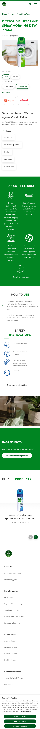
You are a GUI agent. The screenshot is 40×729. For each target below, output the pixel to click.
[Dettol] (6, 4)
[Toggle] (35, 4)
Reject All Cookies (20, 721)
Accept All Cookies (20, 716)
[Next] (36, 537)
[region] (20, 712)
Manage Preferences (20, 726)
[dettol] (23, 100)
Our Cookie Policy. (25, 711)
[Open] (30, 4)
